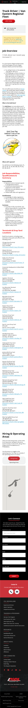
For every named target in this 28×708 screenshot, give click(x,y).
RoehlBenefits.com (8, 633)
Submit (14, 576)
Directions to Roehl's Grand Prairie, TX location (13, 263)
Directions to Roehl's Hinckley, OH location (12, 339)
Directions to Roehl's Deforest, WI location (11, 320)
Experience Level (6, 529)
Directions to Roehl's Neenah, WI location (11, 283)
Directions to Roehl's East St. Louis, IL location (12, 329)
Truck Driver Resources (9, 635)
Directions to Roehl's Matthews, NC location (12, 376)
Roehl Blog (6, 664)
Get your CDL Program (9, 617)
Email (3, 551)
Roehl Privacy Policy (7, 700)
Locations (6, 645)
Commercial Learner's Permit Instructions (14, 625)
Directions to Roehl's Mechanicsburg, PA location (13, 385)
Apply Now (8, 21)
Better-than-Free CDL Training (11, 623)
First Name (5, 537)
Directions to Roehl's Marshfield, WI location (12, 274)
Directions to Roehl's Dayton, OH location (11, 311)
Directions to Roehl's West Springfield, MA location (13, 422)
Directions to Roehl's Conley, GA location (13, 255)
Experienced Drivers (9, 605)
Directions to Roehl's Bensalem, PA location (12, 302)
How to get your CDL (9, 621)
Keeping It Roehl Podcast (10, 661)
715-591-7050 (14, 687)
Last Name (5, 544)
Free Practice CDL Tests (9, 619)
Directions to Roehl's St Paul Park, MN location (13, 413)
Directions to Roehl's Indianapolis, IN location (12, 348)
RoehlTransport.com (7, 703)
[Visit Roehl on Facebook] (4, 670)
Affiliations (6, 652)
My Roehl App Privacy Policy (7, 696)
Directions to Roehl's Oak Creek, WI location (12, 404)
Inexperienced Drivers (9, 609)
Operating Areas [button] (14, 462)
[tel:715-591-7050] (11, 591)
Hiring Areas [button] (14, 458)
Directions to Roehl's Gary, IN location (13, 247)
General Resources (8, 637)
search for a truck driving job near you (13, 41)
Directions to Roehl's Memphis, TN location (12, 394)
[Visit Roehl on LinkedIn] (20, 670)
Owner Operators (8, 607)
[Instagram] (8, 670)
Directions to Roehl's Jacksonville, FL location (12, 357)
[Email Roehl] (17, 591)
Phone (4, 559)
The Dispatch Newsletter (10, 666)
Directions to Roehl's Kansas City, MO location (12, 366)
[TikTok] (12, 670)
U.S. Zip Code (5, 566)
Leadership (6, 647)
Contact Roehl (7, 659)
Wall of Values (7, 649)
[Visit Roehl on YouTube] (16, 670)
